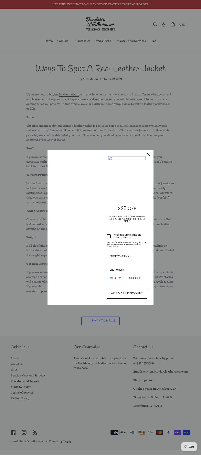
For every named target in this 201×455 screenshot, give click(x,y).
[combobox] (115, 278)
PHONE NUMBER (115, 269)
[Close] (148, 154)
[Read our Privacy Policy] (145, 243)
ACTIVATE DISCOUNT (127, 293)
